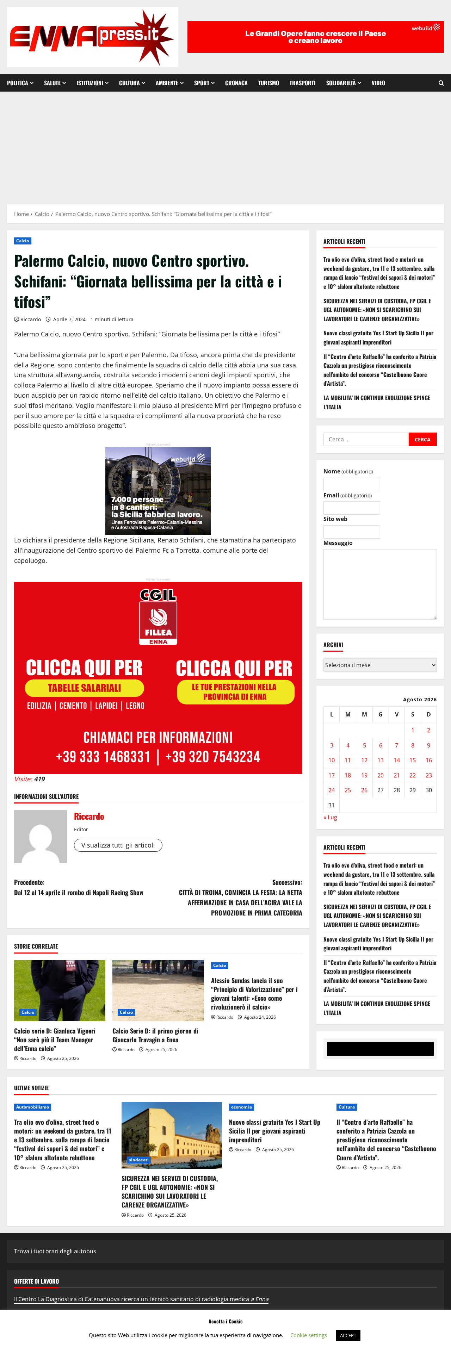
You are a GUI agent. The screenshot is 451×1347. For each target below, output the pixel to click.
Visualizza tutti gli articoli (118, 845)
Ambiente (167, 83)
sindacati (139, 1160)
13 (380, 760)
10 (331, 760)
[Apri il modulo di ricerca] (441, 83)
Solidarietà (341, 83)
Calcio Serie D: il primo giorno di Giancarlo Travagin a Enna (155, 1035)
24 (331, 790)
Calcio (22, 241)
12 (364, 760)
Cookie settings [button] (308, 1335)
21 (397, 775)
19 (364, 775)
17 (331, 775)
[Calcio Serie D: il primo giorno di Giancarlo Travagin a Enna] (158, 990)
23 (429, 775)
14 (397, 760)
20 (380, 775)
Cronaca (236, 83)
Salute (52, 83)
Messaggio (338, 543)
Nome (348, 471)
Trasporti (303, 83)
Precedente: (78, 887)
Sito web (335, 519)
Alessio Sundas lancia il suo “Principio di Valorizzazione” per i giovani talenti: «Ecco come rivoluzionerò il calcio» (254, 994)
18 (348, 775)
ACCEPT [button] (348, 1335)
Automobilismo (32, 1107)
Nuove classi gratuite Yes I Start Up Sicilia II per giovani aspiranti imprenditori (378, 337)
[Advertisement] (225, 144)
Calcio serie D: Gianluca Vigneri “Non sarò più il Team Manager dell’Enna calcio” (54, 1039)
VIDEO (378, 83)
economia (241, 1107)
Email (347, 495)
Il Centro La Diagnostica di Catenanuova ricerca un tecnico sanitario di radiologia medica (141, 1299)
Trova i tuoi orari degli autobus (55, 1251)
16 (429, 760)
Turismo (268, 83)
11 (348, 760)
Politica (17, 83)
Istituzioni (89, 83)
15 (412, 760)
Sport (201, 83)
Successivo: (240, 897)
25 (348, 790)
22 (412, 775)
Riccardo (30, 319)
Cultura (129, 83)
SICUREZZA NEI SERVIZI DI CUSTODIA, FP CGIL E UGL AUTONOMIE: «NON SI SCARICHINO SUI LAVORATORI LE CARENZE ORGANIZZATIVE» (377, 310)
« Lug (330, 817)
